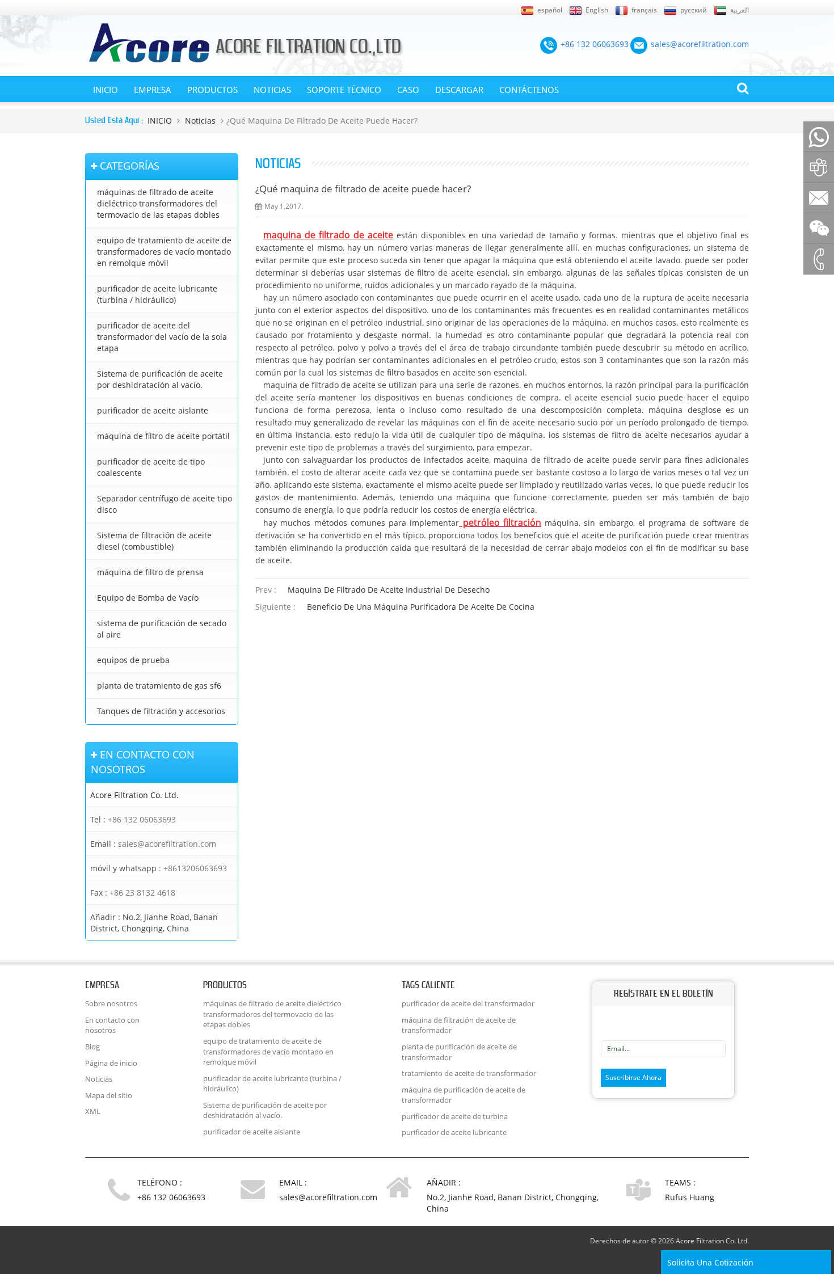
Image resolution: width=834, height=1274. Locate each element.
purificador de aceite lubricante (454, 1132)
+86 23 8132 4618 (142, 892)
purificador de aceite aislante (152, 410)
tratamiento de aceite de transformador (469, 1073)
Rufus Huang (689, 1197)
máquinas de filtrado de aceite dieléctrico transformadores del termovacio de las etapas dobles (158, 203)
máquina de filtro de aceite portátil (163, 436)
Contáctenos (529, 89)
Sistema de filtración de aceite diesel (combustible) (154, 541)
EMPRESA (152, 89)
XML (92, 1111)
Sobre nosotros (111, 1003)
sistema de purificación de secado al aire (161, 629)
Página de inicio (111, 1063)
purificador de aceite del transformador (468, 1003)
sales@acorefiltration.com (167, 843)
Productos (212, 89)
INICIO (105, 89)
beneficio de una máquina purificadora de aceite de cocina (420, 606)
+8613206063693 (195, 868)
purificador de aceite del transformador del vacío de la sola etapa (162, 336)
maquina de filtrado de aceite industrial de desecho (389, 589)
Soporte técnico (344, 89)
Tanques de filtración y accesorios (161, 711)
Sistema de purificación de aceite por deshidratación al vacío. (160, 379)
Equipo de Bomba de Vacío (148, 597)
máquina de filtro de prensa (150, 572)
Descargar (459, 89)
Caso (408, 89)
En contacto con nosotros (112, 1025)
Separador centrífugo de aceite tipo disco (164, 504)
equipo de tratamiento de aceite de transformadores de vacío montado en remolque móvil (164, 251)
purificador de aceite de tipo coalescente (151, 467)
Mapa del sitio (108, 1095)
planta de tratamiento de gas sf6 (159, 685)
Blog (92, 1046)
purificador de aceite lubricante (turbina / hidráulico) (157, 294)
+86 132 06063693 (142, 819)
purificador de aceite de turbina (455, 1116)
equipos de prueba (133, 660)
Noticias (272, 89)
